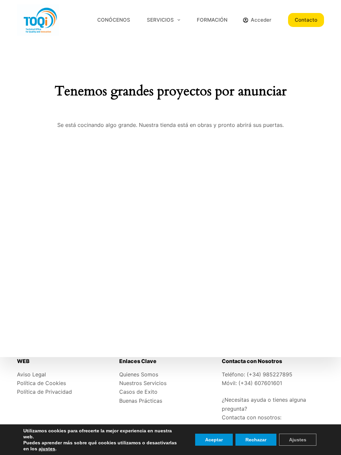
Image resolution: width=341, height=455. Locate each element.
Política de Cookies (41, 383)
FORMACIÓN (212, 20)
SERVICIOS (160, 20)
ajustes (47, 448)
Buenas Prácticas (140, 400)
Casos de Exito (138, 391)
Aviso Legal (31, 374)
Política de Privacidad (44, 391)
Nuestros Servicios (143, 383)
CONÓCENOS (113, 20)
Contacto (306, 20)
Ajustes (297, 439)
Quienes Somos (138, 374)
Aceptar (214, 439)
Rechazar (255, 439)
